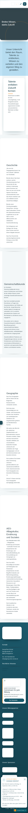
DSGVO (4, 670)
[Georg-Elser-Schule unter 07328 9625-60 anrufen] (20, 4)
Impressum (5, 668)
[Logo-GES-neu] (12, 632)
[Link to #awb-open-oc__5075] (24, 4)
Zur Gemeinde (14, 700)
